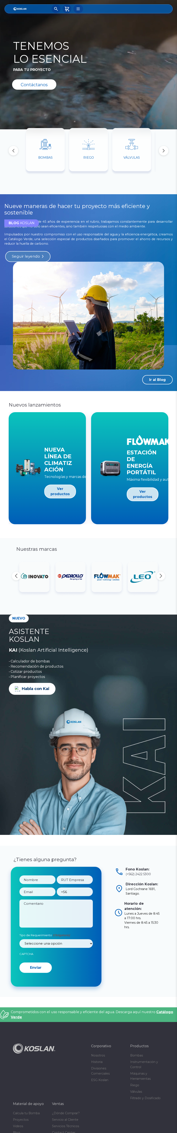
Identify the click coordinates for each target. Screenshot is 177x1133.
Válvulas (136, 1116)
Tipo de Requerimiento (44, 943)
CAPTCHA (26, 961)
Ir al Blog (157, 380)
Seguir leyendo (26, 256)
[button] (163, 150)
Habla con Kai (35, 688)
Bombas (136, 1080)
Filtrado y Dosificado (145, 1123)
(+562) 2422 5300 (138, 874)
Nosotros (98, 1080)
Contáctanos (34, 84)
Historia (97, 1086)
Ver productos (60, 491)
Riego (134, 1110)
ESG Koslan (99, 1104)
